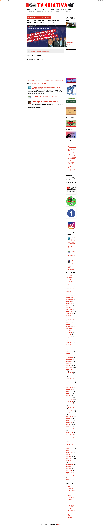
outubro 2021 (69, 411)
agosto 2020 (69, 448)
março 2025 (69, 309)
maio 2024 (69, 332)
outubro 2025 (69, 295)
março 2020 (69, 458)
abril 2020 (68, 456)
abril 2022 (68, 395)
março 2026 (69, 284)
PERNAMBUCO (59, 11)
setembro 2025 (70, 297)
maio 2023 (69, 363)
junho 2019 (69, 466)
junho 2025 (69, 303)
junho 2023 (69, 361)
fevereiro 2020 (70, 460)
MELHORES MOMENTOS (43, 11)
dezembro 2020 (70, 434)
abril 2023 (68, 365)
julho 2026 (69, 277)
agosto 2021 (69, 416)
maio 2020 (69, 454)
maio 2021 (69, 422)
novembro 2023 (70, 348)
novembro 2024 (70, 319)
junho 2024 (69, 330)
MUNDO (52, 11)
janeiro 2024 (69, 342)
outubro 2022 (69, 382)
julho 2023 (69, 359)
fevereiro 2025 (70, 311)
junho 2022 (69, 391)
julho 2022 (69, 389)
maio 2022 (69, 393)
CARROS (34, 9)
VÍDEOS (28, 14)
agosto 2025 (69, 299)
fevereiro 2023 (70, 369)
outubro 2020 (69, 441)
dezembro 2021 (70, 404)
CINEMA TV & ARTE (54, 9)
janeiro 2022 (69, 402)
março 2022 (69, 397)
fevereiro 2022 (70, 399)
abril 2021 (68, 424)
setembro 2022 (70, 384)
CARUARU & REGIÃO (43, 9)
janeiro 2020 (69, 464)
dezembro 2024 (70, 315)
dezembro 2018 (70, 476)
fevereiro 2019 (70, 472)
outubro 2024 (69, 322)
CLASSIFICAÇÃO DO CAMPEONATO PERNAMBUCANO (72, 147)
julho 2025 (69, 301)
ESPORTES (63, 9)
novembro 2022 (70, 378)
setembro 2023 (70, 353)
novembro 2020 (70, 437)
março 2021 (69, 426)
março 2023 (69, 367)
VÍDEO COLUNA (69, 11)
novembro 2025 (70, 291)
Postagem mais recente (33, 80)
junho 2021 (69, 420)
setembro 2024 (70, 324)
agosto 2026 (69, 275)
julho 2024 (69, 328)
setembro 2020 (70, 444)
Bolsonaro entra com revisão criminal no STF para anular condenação (72, 265)
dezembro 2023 (70, 344)
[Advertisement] (72, 35)
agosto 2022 (69, 387)
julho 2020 (69, 450)
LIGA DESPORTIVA (31, 11)
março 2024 (69, 337)
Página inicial (45, 80)
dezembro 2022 (70, 375)
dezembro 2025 (70, 288)
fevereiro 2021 (70, 428)
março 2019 (69, 470)
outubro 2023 (69, 351)
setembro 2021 (70, 413)
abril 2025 (68, 307)
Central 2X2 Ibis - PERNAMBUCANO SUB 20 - (44, 96)
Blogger (59, 524)
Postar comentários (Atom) (39, 83)
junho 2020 (69, 452)
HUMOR (70, 9)
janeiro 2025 (69, 313)
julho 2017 (69, 479)
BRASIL (28, 9)
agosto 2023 (69, 357)
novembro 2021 (70, 407)
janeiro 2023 (69, 373)
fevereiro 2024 (70, 339)
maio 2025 (69, 305)
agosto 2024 (69, 326)
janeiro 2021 (69, 432)
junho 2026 (69, 280)
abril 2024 (68, 335)
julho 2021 (69, 418)
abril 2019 (68, 468)
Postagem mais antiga (57, 80)
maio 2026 (69, 282)
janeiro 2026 (69, 286)
